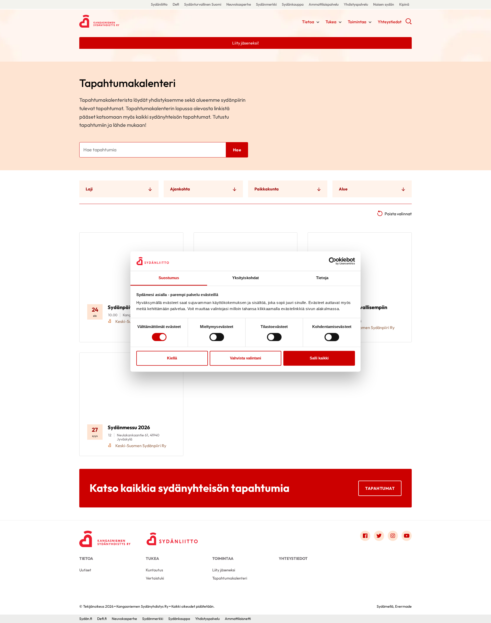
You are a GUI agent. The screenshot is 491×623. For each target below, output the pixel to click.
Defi (176, 4)
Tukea (331, 21)
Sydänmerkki (266, 4)
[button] (408, 23)
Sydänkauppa (293, 4)
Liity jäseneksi (223, 570)
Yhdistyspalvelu (356, 4)
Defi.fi (102, 618)
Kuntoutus (154, 570)
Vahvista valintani (245, 358)
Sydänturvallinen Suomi (202, 4)
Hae (237, 149)
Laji (89, 188)
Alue (343, 188)
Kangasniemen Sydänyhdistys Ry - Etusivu (120, 21)
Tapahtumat (380, 488)
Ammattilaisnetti (238, 618)
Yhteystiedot (389, 21)
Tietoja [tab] (322, 278)
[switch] (216, 337)
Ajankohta (180, 188)
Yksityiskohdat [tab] (245, 278)
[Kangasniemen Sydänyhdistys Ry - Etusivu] (104, 537)
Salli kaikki (319, 358)
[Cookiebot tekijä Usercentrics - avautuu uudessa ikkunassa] (332, 261)
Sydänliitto (159, 4)
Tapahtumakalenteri (229, 578)
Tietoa (308, 21)
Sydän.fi (85, 618)
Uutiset (85, 570)
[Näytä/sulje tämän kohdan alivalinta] (317, 22)
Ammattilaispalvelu (324, 4)
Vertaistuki (155, 578)
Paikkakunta (266, 188)
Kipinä (404, 4)
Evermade (403, 606)
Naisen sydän (383, 4)
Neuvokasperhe (238, 4)
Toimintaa (357, 21)
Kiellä (172, 358)
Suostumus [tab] (169, 278)
